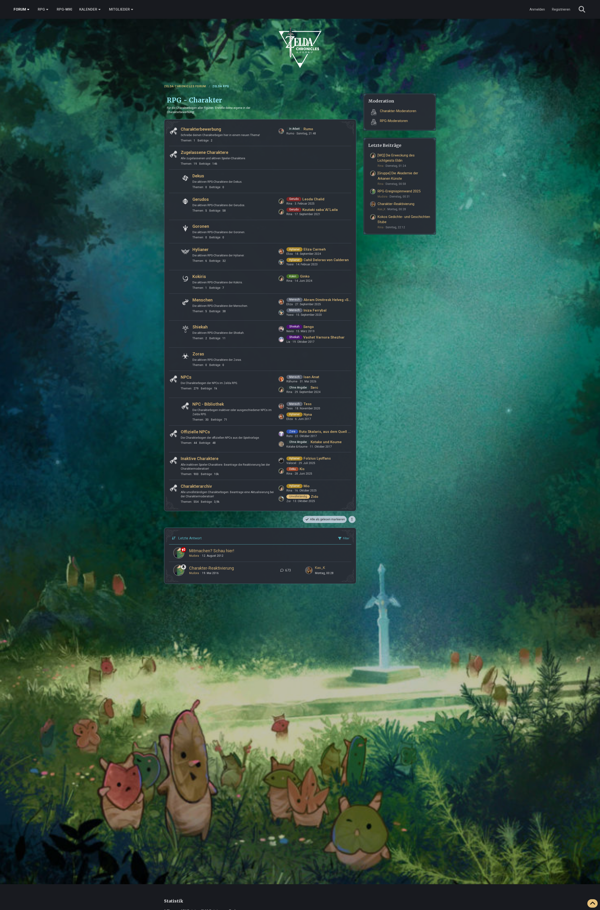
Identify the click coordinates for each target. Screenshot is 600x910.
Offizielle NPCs (195, 431)
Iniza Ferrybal (315, 310)
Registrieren (561, 9)
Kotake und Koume (326, 442)
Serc (314, 387)
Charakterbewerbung (201, 129)
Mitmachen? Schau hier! (211, 550)
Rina (380, 166)
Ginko (305, 276)
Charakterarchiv (196, 486)
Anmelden (537, 9)
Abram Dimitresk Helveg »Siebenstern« (327, 300)
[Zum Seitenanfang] (592, 903)
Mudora (194, 555)
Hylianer (200, 249)
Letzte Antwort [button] (190, 538)
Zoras (198, 353)
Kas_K (320, 568)
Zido (314, 497)
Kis (302, 469)
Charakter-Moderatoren (398, 111)
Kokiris (199, 276)
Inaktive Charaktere (199, 458)
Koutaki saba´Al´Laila (320, 210)
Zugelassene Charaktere (204, 152)
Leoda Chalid (313, 199)
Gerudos (200, 199)
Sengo (308, 327)
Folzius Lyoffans (317, 458)
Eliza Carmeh (315, 249)
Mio (307, 486)
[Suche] (582, 9)
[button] (352, 519)
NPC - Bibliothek (208, 404)
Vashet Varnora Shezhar (324, 337)
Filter (346, 538)
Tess (307, 404)
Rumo (308, 129)
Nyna (308, 414)
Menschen (202, 299)
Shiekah (200, 326)
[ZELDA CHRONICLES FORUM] (300, 42)
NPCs (186, 377)
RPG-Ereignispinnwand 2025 (399, 191)
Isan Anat (311, 377)
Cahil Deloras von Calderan (326, 260)
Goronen (200, 226)
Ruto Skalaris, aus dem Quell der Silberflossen (325, 432)
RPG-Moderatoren (394, 121)
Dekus (198, 175)
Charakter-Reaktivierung (211, 568)
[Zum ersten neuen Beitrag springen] (309, 570)
